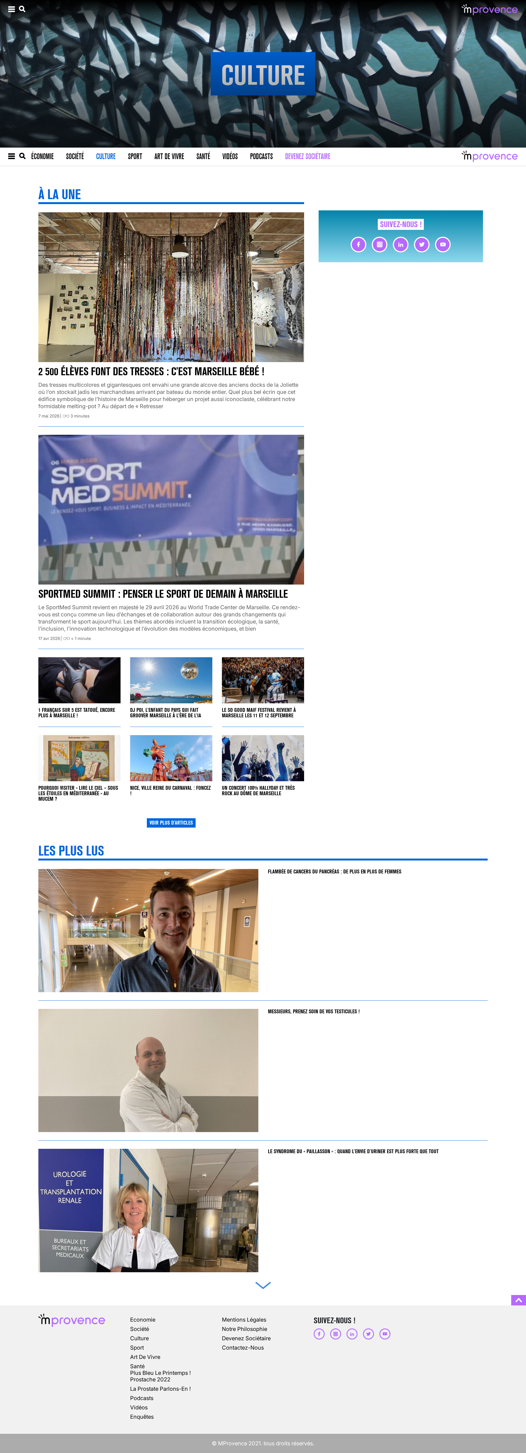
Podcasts (261, 156)
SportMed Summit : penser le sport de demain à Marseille (163, 594)
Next (263, 1284)
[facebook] (358, 244)
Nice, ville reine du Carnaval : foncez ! (170, 791)
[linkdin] (400, 244)
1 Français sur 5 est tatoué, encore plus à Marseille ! (76, 713)
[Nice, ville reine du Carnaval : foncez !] (171, 758)
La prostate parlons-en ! (160, 1389)
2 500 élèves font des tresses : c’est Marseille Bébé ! (151, 371)
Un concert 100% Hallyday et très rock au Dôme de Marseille (258, 791)
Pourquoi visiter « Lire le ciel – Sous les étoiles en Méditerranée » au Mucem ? (78, 793)
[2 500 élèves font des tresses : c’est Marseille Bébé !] (171, 287)
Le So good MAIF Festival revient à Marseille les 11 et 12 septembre (259, 713)
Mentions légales (244, 1319)
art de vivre (145, 1357)
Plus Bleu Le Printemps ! (160, 1373)
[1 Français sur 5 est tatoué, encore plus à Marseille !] (79, 680)
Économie (42, 156)
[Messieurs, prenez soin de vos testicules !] (148, 1070)
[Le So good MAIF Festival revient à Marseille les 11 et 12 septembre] (263, 680)
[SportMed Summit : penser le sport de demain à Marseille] (171, 510)
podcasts (141, 1398)
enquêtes (142, 1416)
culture (139, 1338)
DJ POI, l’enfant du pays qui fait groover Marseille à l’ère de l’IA (165, 713)
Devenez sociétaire (307, 156)
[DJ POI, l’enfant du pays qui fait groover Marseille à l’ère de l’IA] (171, 680)
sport (137, 1347)
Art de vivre (169, 156)
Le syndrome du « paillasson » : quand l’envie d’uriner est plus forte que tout (354, 1151)
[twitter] (422, 244)
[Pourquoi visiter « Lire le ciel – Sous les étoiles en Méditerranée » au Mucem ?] (79, 758)
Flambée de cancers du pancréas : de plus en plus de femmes (334, 871)
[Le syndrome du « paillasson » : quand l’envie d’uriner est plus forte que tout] (148, 1210)
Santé (203, 156)
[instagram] (379, 244)
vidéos (139, 1407)
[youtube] (443, 244)
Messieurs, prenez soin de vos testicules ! (314, 1011)
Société (75, 156)
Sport (135, 156)
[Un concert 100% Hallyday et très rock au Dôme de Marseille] (263, 758)
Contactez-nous (243, 1347)
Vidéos (230, 156)
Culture (106, 156)
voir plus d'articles (171, 823)
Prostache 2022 (150, 1379)
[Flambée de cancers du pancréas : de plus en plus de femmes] (148, 930)
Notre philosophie (244, 1329)
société (139, 1329)
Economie (142, 1319)
